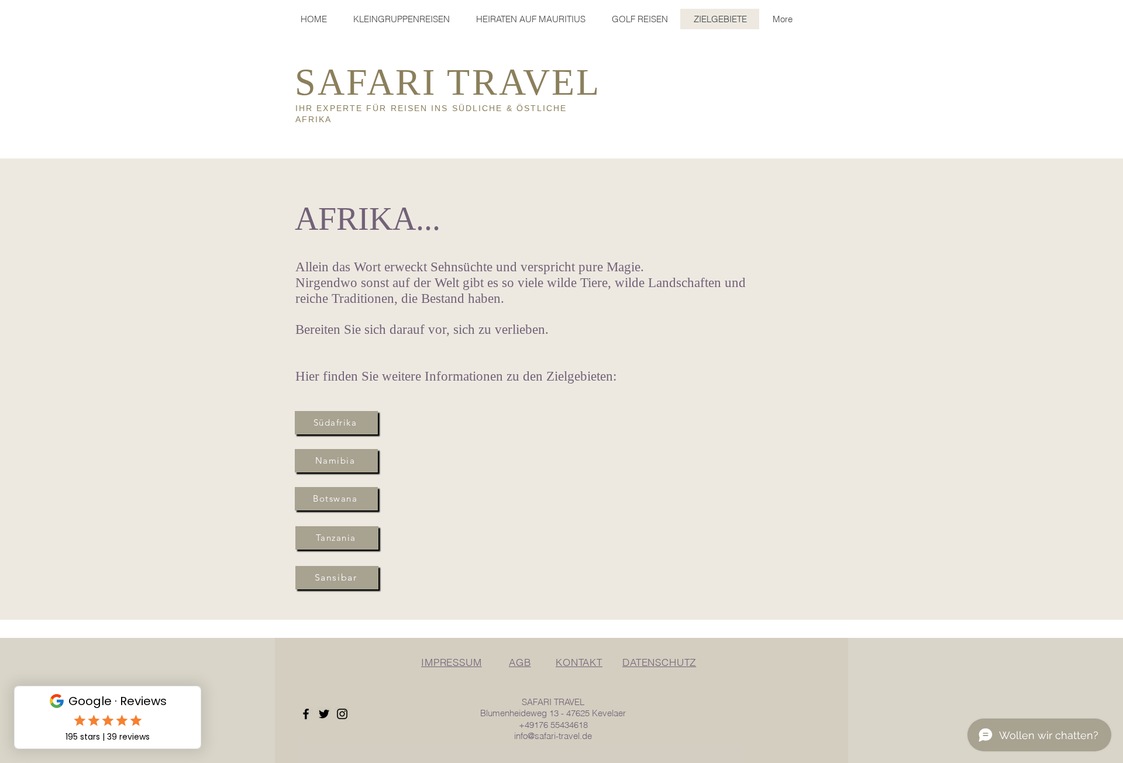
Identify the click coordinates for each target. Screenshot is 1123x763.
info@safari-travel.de (553, 735)
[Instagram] (342, 714)
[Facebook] (306, 714)
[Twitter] (324, 714)
